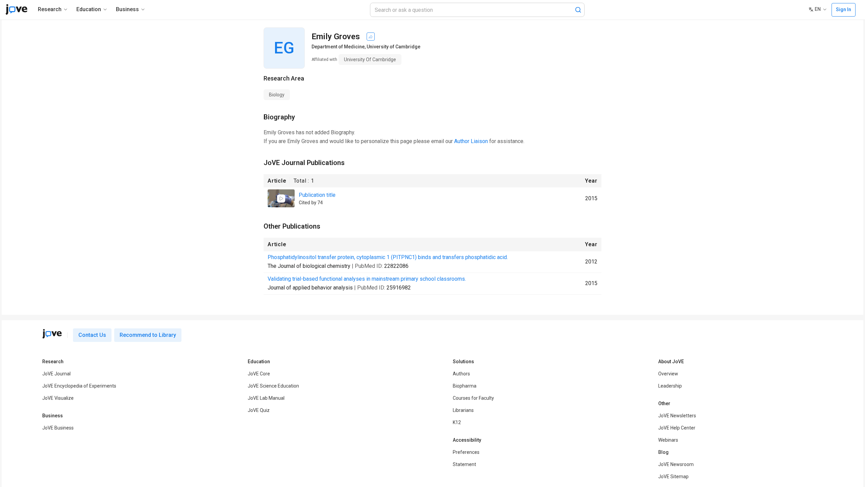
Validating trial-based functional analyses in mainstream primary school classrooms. (367, 279)
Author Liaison (471, 141)
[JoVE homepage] (52, 334)
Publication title (317, 195)
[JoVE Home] (16, 9)
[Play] (281, 198)
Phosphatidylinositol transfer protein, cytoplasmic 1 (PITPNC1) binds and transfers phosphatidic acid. (388, 257)
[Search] (578, 9)
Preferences (466, 452)
